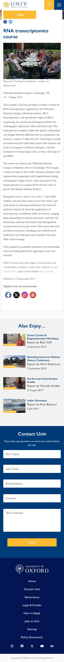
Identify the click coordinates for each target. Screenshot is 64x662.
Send (32, 542)
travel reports (46, 271)
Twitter (10, 22)
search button (49, 5)
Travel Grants (10, 271)
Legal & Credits (32, 605)
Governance (32, 597)
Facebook (5, 22)
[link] (12, 647)
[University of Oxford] (32, 569)
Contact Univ (32, 589)
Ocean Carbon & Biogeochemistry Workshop (43, 337)
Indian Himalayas (37, 400)
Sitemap (32, 629)
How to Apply (32, 613)
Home (32, 581)
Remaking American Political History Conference (43, 358)
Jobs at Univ (32, 621)
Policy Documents (32, 637)
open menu (59, 5)
